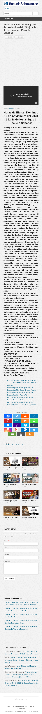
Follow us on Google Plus (20, 702)
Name (5, 541)
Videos (23, 445)
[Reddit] (25, 416)
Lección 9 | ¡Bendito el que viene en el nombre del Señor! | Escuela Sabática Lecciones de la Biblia (21, 660)
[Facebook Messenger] (8, 425)
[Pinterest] (8, 421)
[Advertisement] (21, 64)
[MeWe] (17, 421)
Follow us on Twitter (13, 702)
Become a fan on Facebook (16, 702)
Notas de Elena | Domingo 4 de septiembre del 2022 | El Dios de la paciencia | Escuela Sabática (21, 683)
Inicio (8, 706)
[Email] (12, 434)
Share (20, 37)
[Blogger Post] (21, 434)
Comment (7, 561)
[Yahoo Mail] (17, 425)
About (32, 706)
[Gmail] (17, 430)
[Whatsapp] (34, 421)
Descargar (21, 709)
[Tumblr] (34, 425)
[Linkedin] (34, 416)
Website (6, 555)
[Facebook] (8, 416)
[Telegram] (34, 430)
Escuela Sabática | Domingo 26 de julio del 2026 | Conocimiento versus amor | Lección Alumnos (22, 382)
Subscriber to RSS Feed (24, 702)
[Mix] (25, 421)
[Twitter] (17, 416)
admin (11, 108)
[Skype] (25, 425)
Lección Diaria (8, 445)
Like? (10, 37)
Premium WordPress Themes (28, 702)
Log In (7, 8)
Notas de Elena (16, 445)
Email (5, 548)
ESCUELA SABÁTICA (21, 711)
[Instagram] (8, 430)
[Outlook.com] (25, 430)
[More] (30, 434)
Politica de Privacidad (20, 706)
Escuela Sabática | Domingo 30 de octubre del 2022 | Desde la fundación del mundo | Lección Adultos (21, 674)
